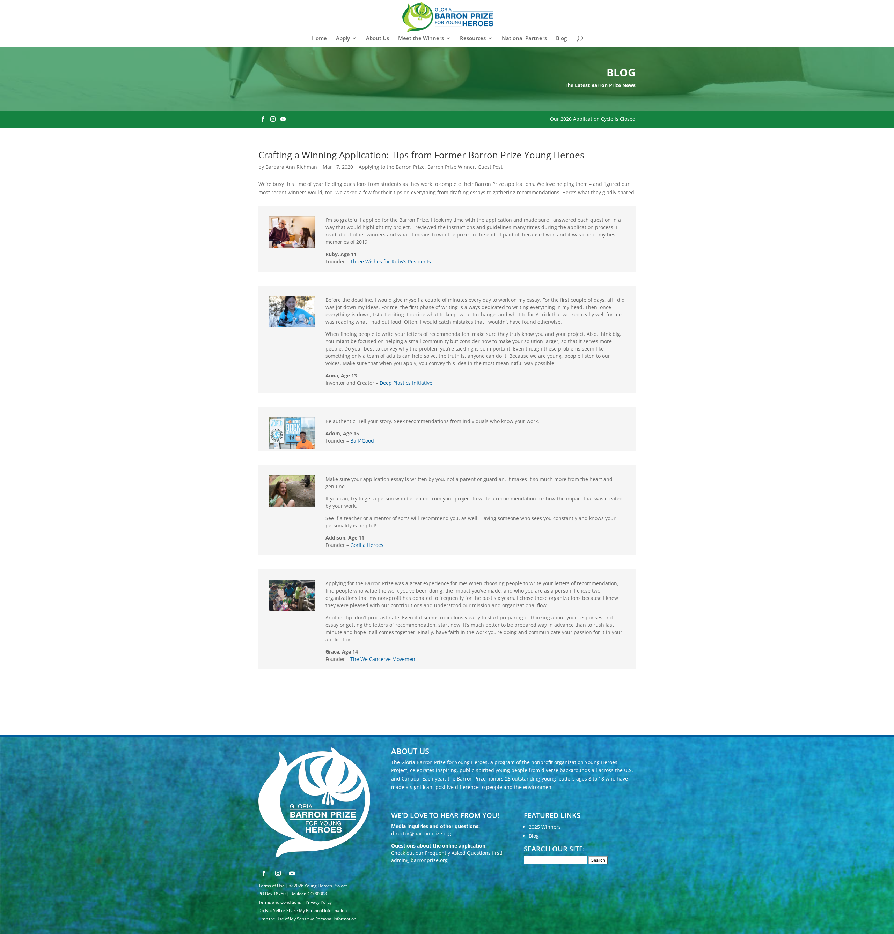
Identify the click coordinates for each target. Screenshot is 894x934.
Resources (473, 39)
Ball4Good (362, 440)
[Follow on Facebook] (264, 873)
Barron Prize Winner (451, 167)
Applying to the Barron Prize (392, 167)
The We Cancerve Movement (383, 659)
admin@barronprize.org (419, 860)
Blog (561, 39)
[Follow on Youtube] (292, 873)
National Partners (524, 39)
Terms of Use (271, 886)
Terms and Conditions (279, 902)
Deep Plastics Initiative (406, 382)
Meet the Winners (421, 39)
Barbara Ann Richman (291, 167)
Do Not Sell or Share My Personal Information (302, 910)
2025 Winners (545, 826)
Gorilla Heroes (366, 545)
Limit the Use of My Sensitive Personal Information (307, 919)
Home (319, 39)
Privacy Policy (319, 902)
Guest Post (490, 167)
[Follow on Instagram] (278, 873)
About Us (377, 39)
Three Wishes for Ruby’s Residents (390, 261)
